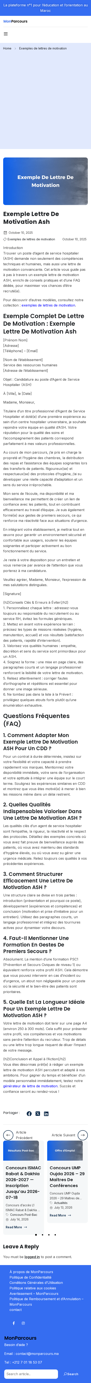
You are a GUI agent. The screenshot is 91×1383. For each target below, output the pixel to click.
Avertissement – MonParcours (34, 1293)
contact (16, 1310)
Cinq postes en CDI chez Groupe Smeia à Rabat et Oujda (71, 1177)
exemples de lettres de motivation (48, 305)
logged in (32, 1257)
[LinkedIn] (46, 1114)
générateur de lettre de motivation (30, 1086)
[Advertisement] (45, 98)
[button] (35, 1234)
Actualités (21, 1203)
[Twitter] (37, 1114)
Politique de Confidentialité (30, 1277)
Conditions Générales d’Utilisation (36, 1282)
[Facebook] (29, 1114)
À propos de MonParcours (31, 1272)
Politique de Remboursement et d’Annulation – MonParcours (46, 1301)
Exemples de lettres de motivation (43, 48)
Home (7, 48)
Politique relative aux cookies (33, 1288)
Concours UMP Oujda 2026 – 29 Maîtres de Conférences (27, 1177)
